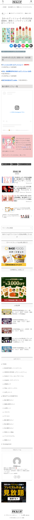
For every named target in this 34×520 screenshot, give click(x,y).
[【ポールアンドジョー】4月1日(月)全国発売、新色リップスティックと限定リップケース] (19, 45)
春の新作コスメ (6, 164)
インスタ (24, 147)
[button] (31, 228)
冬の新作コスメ (9, 428)
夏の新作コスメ (9, 420)
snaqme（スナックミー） (12, 380)
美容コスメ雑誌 (9, 432)
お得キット (7, 408)
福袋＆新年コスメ (9, 404)
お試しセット (8, 392)
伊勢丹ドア (7, 384)
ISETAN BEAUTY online (9, 80)
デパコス (15, 164)
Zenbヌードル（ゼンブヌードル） (14, 376)
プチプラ (7, 412)
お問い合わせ (25, 515)
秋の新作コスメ (9, 424)
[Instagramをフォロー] (18, 476)
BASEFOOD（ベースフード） (13, 368)
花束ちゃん (18, 466)
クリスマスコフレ (9, 436)
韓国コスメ (7, 440)
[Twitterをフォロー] (15, 476)
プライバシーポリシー (11, 515)
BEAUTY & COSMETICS (25, 164)
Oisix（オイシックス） (11, 388)
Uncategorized (7, 444)
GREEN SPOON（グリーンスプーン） (15, 372)
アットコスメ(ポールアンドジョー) (12, 64)
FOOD (4, 364)
